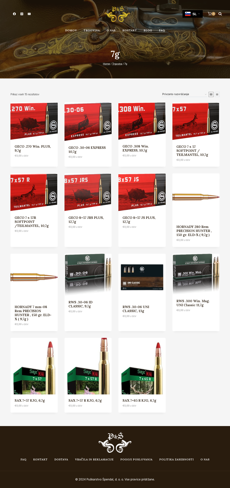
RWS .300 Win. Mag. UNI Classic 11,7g (193, 303)
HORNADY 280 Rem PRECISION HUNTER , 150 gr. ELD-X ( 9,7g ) (194, 231)
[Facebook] (14, 14)
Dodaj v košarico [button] (27, 165)
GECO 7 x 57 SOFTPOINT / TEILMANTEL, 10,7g (192, 150)
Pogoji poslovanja (136, 459)
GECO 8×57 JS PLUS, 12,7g (139, 219)
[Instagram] (22, 14)
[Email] (29, 14)
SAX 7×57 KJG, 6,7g (30, 400)
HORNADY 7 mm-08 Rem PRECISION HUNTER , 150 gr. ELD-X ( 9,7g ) (33, 313)
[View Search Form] (220, 14)
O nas (111, 30)
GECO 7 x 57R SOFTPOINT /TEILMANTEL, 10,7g (32, 221)
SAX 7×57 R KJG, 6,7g (85, 400)
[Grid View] (211, 94)
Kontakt (129, 30)
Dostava (61, 459)
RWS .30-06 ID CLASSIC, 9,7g (80, 304)
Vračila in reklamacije (94, 459)
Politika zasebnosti (176, 459)
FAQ (162, 30)
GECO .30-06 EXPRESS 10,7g (87, 149)
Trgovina (92, 30)
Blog (148, 30)
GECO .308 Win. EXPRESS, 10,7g (136, 148)
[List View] (217, 94)
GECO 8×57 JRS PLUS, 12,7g (86, 219)
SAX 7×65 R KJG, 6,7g (139, 400)
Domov (71, 30)
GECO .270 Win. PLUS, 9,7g (33, 148)
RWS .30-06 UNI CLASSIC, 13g (136, 309)
